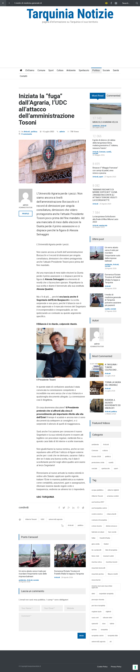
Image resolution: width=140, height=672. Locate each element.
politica (34, 132)
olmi (93, 594)
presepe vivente (98, 600)
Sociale (106, 70)
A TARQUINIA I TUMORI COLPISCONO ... (111, 367)
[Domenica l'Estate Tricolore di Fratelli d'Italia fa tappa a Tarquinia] (70, 555)
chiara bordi (111, 514)
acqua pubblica (97, 490)
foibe (93, 538)
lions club (95, 556)
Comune (41, 70)
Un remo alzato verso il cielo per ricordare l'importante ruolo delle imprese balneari (28, 3)
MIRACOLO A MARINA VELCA (105, 122)
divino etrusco (111, 526)
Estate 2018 (96, 456)
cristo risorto (97, 526)
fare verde (112, 532)
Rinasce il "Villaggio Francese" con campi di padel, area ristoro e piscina (105, 170)
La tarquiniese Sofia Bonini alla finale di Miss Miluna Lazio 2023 (105, 219)
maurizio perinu (98, 574)
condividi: (24, 507)
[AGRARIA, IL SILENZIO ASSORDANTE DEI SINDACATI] (96, 405)
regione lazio (96, 612)
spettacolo (103, 225)
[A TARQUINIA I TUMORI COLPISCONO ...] (96, 370)
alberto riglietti (113, 490)
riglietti (108, 612)
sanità (108, 152)
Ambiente (71, 70)
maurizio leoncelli (98, 568)
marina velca (97, 562)
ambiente (22, 580)
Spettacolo (84, 70)
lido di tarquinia (111, 550)
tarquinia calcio (97, 636)
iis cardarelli (96, 550)
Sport (51, 70)
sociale (36, 580)
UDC (42, 519)
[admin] (25, 195)
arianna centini (113, 496)
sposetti (95, 624)
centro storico (97, 514)
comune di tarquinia (99, 520)
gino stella (96, 544)
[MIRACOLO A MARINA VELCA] (105, 108)
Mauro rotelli (113, 574)
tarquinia (104, 630)
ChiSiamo (29, 70)
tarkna (94, 630)
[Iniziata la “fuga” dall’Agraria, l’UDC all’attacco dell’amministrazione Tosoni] (52, 161)
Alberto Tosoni (31, 519)
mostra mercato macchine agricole (102, 587)
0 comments (26, 134)
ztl (110, 642)
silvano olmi (107, 618)
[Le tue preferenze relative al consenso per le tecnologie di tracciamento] (135, 667)
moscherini (96, 580)
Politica (96, 70)
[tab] (98, 97)
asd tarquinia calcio (99, 508)
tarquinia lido (113, 636)
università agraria (55, 519)
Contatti (23, 76)
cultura (105, 450)
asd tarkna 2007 (98, 502)
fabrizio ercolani (98, 532)
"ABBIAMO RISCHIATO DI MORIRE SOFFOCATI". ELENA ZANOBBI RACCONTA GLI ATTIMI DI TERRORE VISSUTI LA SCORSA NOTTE (105, 194)
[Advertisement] (70, 47)
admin (62, 132)
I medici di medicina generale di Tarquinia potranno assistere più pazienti (113, 300)
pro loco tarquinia (98, 606)
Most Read (97, 95)
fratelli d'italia (105, 538)
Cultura (60, 70)
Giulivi (106, 544)
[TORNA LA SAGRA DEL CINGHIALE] (96, 388)
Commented (113, 95)
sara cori (95, 618)
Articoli (27, 132)
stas (104, 624)
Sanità (116, 70)
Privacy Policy (116, 667)
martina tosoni (111, 562)
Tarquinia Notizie (70, 13)
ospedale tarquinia (106, 594)
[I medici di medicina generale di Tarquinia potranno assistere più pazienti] (96, 300)
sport (101, 177)
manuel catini (108, 556)
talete (112, 624)
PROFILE (25, 214)
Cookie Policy (102, 667)
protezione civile (98, 462)
